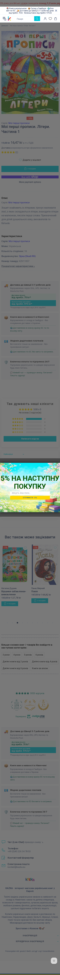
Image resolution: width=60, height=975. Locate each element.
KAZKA (9, 18)
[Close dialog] (57, 465)
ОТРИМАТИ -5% (30, 498)
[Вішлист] (50, 18)
